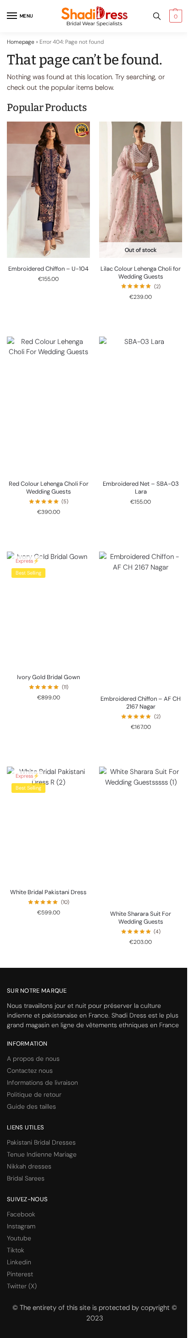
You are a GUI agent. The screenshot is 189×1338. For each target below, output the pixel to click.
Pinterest (20, 1274)
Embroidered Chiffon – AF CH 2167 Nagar (140, 702)
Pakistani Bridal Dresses (41, 1142)
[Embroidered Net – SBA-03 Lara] (140, 405)
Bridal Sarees (25, 1178)
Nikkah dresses (29, 1166)
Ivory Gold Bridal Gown (48, 677)
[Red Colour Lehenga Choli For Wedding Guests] (48, 405)
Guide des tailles (31, 1106)
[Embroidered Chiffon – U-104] (48, 190)
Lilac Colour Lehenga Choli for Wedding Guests (140, 272)
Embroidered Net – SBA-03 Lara (141, 487)
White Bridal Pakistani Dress (48, 892)
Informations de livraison (42, 1082)
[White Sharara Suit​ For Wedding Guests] (140, 835)
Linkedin (19, 1262)
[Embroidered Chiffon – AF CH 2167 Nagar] (140, 620)
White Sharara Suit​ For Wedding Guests (140, 917)
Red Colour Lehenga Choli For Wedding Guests (49, 487)
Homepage (20, 42)
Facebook (21, 1214)
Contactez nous (30, 1070)
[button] (174, 16)
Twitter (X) (22, 1286)
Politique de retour (34, 1094)
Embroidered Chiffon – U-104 (48, 269)
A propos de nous (33, 1058)
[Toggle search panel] (156, 16)
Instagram (21, 1226)
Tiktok (15, 1250)
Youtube (19, 1238)
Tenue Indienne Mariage (42, 1154)
